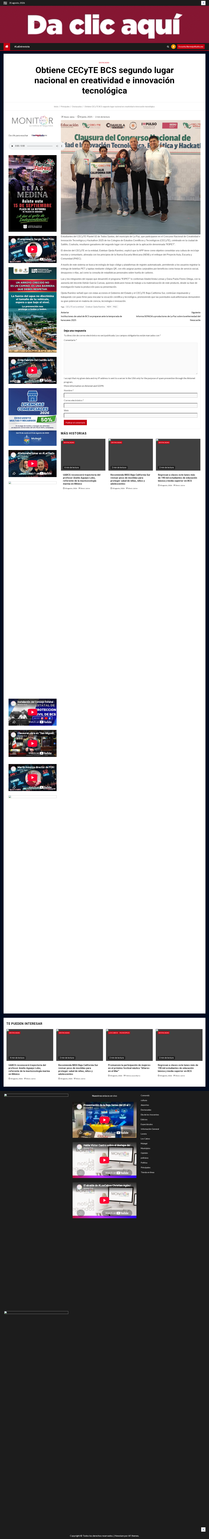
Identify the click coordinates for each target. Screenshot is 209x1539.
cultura (144, 1100)
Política (144, 1162)
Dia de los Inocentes (150, 1114)
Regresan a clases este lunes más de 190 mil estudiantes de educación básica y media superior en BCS (177, 478)
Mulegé (144, 1143)
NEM (109, 307)
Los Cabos (113, 1033)
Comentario (70, 340)
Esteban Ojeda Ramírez (95, 307)
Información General (150, 1129)
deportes (145, 1105)
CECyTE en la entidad (75, 307)
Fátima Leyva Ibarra (133, 1076)
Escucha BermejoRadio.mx (191, 46)
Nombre (69, 390)
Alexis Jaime (69, 117)
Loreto (144, 1134)
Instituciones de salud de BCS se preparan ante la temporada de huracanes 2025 (91, 316)
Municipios (124, 1033)
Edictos (144, 1119)
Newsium (119, 1535)
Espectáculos (147, 1124)
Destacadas (104, 63)
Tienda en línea (147, 1172)
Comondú (145, 1095)
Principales (145, 1167)
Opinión (144, 1153)
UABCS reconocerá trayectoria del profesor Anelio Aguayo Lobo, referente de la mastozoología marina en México (81, 479)
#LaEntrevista (22, 46)
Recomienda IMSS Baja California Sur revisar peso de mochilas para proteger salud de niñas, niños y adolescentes (130, 479)
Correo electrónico (74, 400)
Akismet (191, 378)
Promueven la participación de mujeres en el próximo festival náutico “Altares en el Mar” (129, 1068)
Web (66, 410)
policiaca (144, 1158)
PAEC (115, 307)
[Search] (168, 46)
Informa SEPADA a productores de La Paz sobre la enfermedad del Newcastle (168, 316)
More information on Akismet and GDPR (84, 385)
